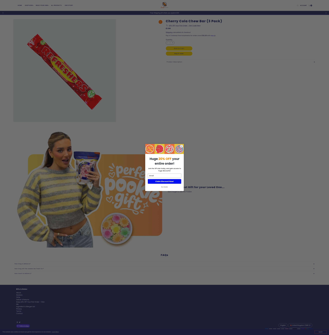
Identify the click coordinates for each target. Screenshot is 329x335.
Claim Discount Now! (164, 181)
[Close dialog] (181, 146)
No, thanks (164, 187)
